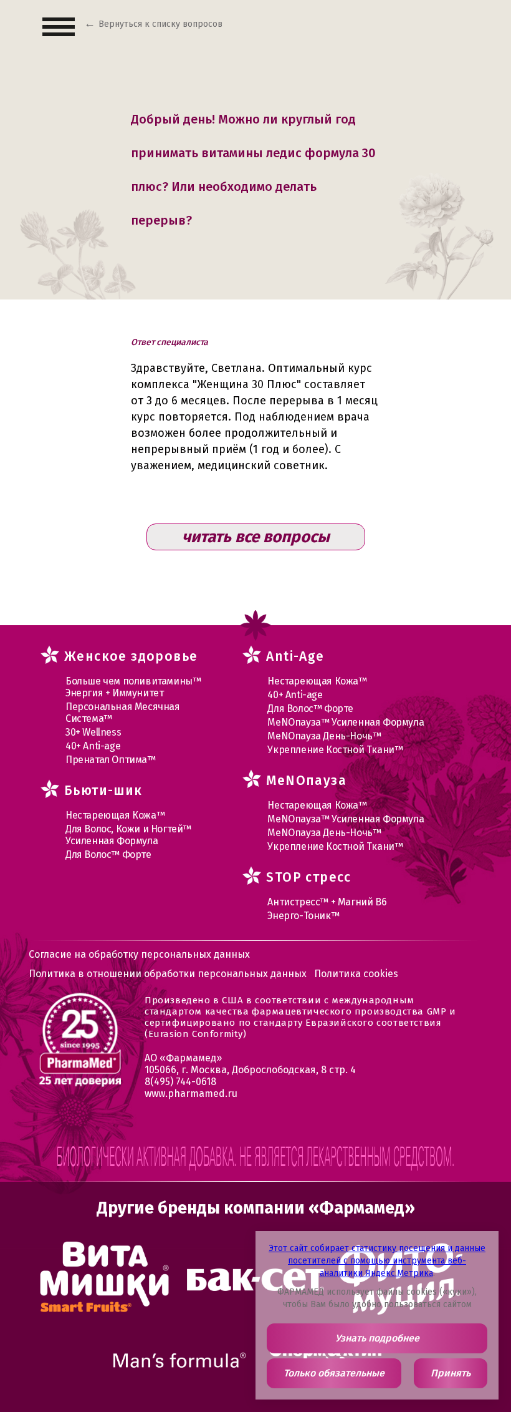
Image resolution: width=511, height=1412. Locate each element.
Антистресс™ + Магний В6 (326, 902)
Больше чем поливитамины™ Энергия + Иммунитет (133, 687)
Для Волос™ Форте (108, 854)
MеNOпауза (306, 780)
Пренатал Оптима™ (110, 760)
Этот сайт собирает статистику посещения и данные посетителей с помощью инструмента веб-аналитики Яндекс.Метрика (377, 1260)
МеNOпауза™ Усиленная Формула (345, 722)
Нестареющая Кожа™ (115, 815)
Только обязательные (334, 1373)
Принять (450, 1373)
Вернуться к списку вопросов (160, 24)
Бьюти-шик (103, 790)
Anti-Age (295, 656)
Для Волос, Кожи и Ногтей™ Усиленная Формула (128, 835)
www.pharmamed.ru (191, 1093)
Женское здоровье (131, 656)
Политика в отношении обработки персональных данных (168, 974)
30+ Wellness (93, 732)
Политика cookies (356, 974)
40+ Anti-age (92, 746)
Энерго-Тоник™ (303, 916)
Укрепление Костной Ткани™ (335, 750)
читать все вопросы (256, 537)
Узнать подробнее (377, 1338)
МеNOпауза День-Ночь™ (324, 736)
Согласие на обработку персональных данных (139, 954)
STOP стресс (308, 877)
